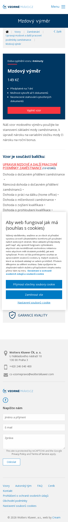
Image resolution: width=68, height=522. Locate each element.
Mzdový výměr (13, 44)
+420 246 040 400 (20, 366)
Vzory (18, 31)
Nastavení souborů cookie (34, 302)
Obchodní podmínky (15, 500)
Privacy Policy (19, 454)
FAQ (39, 486)
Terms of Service (40, 454)
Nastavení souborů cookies (19, 506)
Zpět (58, 31)
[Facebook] (7, 400)
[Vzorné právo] (18, 8)
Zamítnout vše (34, 294)
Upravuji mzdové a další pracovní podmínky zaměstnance (30, 166)
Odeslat (11, 462)
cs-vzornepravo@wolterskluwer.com (31, 374)
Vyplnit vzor (34, 110)
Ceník (51, 486)
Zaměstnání (33, 31)
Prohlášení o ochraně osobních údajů (26, 495)
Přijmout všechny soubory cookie (34, 284)
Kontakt (7, 491)
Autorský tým (23, 486)
